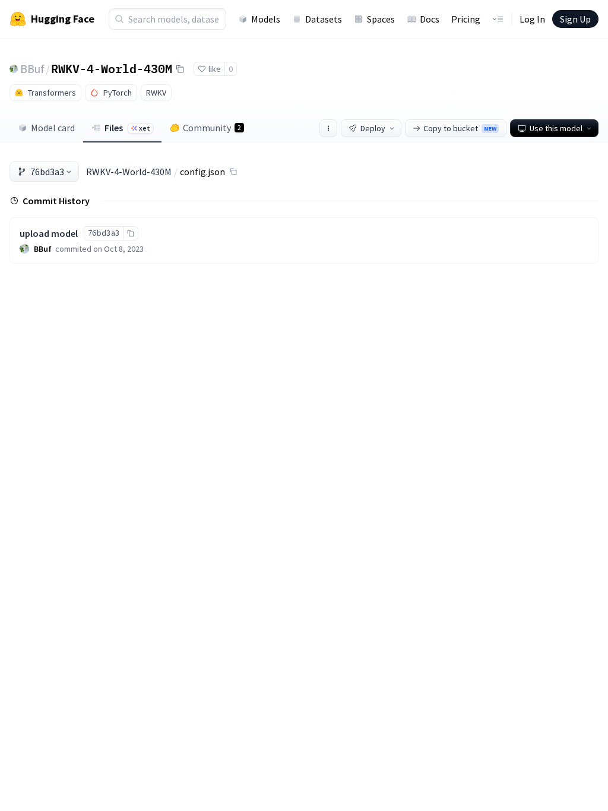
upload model (49, 233)
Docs (429, 19)
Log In (532, 19)
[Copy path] (233, 171)
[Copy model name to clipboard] (180, 69)
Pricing (465, 19)
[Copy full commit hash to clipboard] (130, 233)
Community (212, 128)
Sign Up (575, 19)
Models (265, 19)
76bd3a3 (47, 172)
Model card (53, 128)
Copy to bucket (459, 128)
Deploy (372, 128)
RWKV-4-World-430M (111, 68)
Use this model (556, 128)
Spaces (381, 19)
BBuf (32, 68)
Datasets (323, 19)
